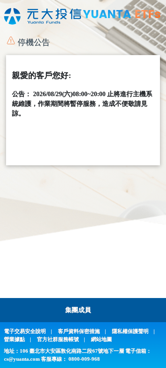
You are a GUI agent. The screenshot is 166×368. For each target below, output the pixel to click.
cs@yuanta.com (22, 359)
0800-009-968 (84, 359)
